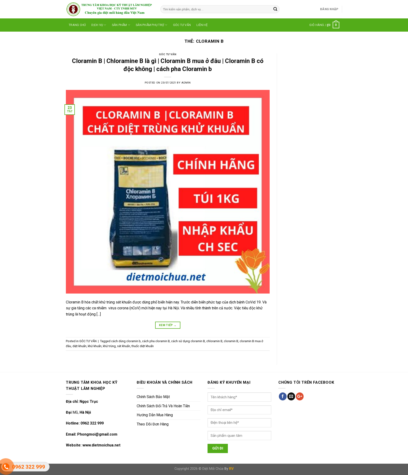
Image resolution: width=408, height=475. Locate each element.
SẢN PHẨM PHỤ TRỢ (150, 25)
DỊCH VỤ (97, 25)
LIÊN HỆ (202, 25)
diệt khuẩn (79, 346)
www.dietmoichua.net (101, 445)
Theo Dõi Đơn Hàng (153, 424)
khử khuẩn (95, 346)
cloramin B (231, 341)
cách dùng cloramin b (126, 341)
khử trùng (109, 346)
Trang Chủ (77, 25)
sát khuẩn (123, 346)
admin (186, 82)
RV (231, 469)
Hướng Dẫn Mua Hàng (155, 415)
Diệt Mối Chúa (212, 469)
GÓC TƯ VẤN (182, 25)
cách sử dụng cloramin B (188, 341)
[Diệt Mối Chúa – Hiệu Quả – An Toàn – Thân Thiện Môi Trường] (109, 9)
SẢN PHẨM (119, 25)
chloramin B (214, 341)
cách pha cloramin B (156, 341)
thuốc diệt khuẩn (143, 346)
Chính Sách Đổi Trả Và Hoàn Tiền (163, 406)
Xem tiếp (168, 325)
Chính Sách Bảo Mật (153, 397)
